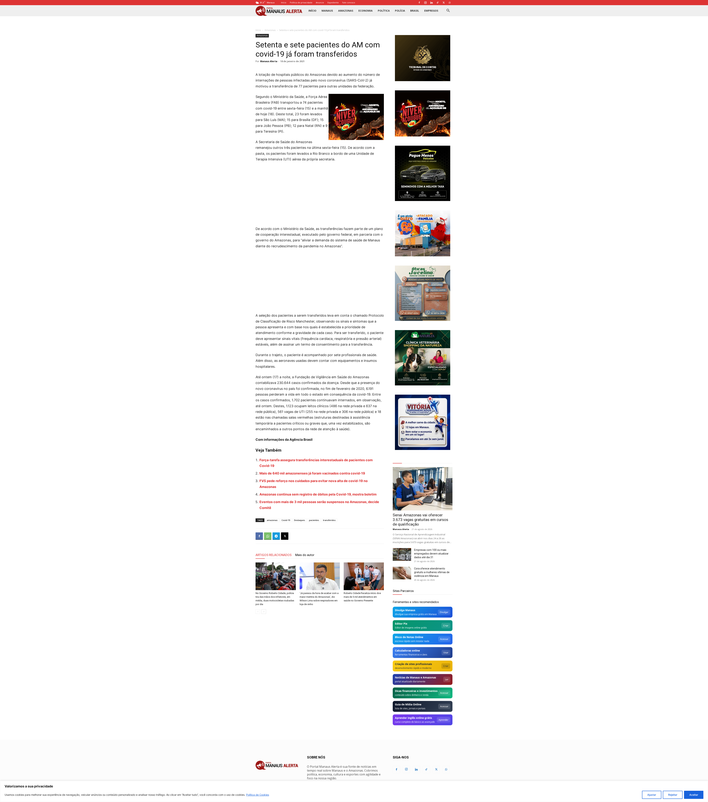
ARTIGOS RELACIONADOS (273, 555)
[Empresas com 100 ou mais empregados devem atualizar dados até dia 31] (402, 554)
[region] (354, 791)
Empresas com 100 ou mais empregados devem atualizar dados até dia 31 (431, 553)
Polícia (400, 10)
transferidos (329, 520)
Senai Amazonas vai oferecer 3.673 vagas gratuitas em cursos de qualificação (420, 519)
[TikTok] (437, 2)
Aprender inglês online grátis (413, 718)
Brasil (414, 10)
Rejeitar (672, 794)
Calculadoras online (407, 650)
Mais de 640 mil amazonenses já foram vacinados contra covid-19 (312, 473)
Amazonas (345, 10)
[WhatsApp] (449, 2)
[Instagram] (425, 2)
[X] (443, 2)
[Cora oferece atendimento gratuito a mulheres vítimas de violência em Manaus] (402, 573)
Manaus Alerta (268, 61)
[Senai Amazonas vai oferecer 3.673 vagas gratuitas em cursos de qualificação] (422, 488)
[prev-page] (258, 611)
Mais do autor (304, 555)
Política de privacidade (301, 2)
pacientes (314, 520)
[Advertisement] (320, 193)
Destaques (299, 520)
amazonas (272, 520)
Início (283, 2)
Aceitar (693, 794)
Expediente (333, 2)
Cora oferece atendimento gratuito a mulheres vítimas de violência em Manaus (432, 572)
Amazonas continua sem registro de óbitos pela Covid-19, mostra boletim (317, 494)
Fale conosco (348, 2)
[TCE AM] (422, 58)
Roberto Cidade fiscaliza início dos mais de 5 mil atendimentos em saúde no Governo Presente (362, 597)
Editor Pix (401, 623)
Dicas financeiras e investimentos (416, 691)
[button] (448, 11)
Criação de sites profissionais (413, 664)
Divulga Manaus (405, 610)
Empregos (431, 10)
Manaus (327, 10)
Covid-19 (286, 520)
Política (384, 10)
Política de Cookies (257, 794)
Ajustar (651, 794)
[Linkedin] (431, 2)
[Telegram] (276, 536)
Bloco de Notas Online (409, 637)
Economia (365, 10)
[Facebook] (419, 2)
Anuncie (320, 2)
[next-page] (263, 611)
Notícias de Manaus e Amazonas (415, 677)
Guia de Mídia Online (408, 704)
